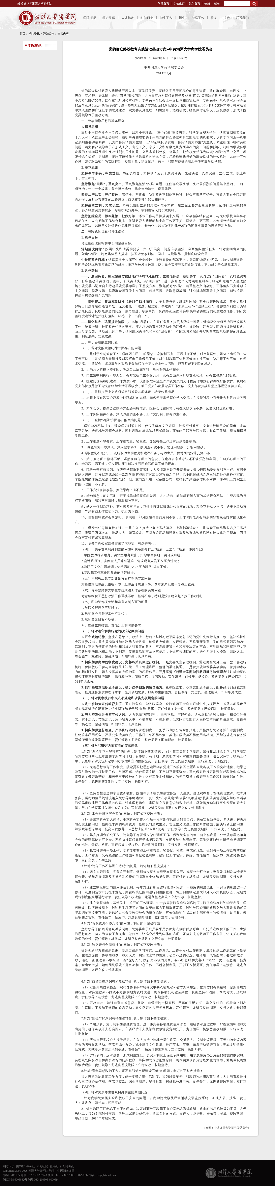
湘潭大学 (8, 1166)
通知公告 (48, 33)
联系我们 (242, 18)
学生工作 (166, 18)
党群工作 (197, 18)
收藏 (207, 3)
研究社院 (42, 1166)
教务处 (30, 1166)
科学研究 (147, 18)
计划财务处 (67, 1166)
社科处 (54, 1166)
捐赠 (226, 18)
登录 (217, 3)
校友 (214, 18)
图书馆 (20, 1166)
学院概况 (89, 18)
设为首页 (194, 3)
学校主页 (179, 3)
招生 (182, 18)
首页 (22, 33)
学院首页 (163, 3)
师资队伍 (108, 18)
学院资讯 (34, 33)
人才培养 (127, 18)
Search (254, 3)
